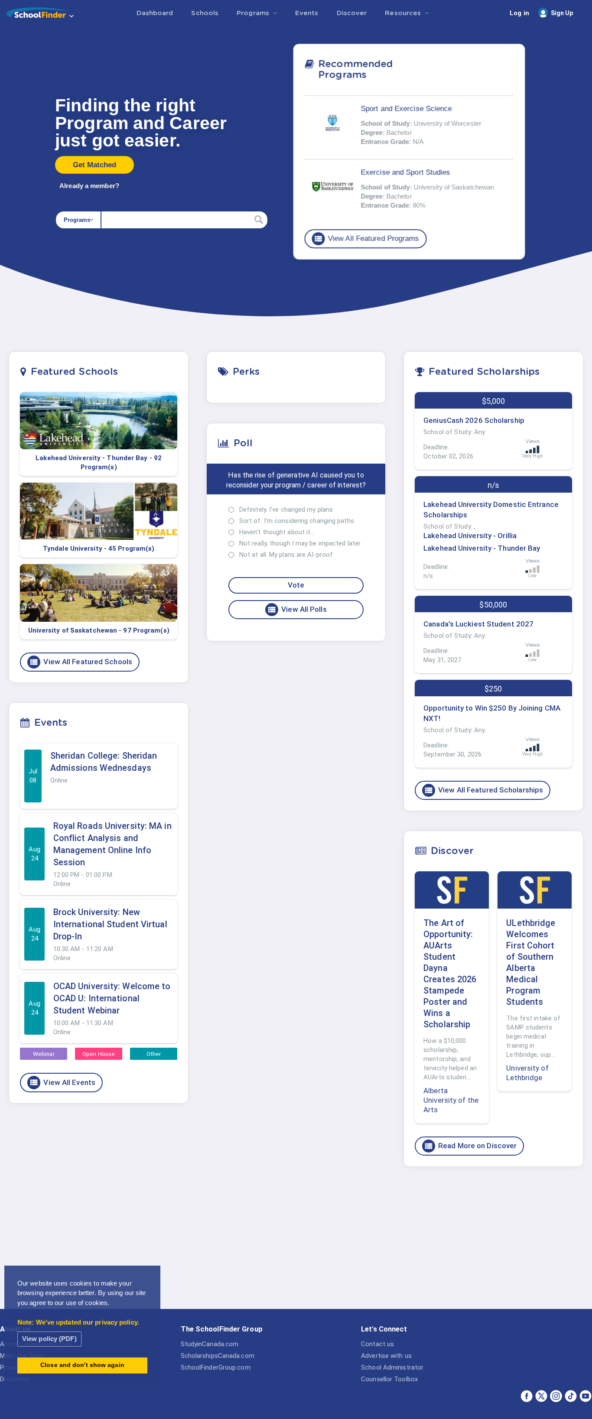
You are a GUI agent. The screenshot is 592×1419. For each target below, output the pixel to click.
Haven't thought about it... (277, 532)
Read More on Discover (470, 1146)
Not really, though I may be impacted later (300, 543)
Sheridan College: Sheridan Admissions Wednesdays (103, 761)
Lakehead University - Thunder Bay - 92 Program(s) (99, 462)
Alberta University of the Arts (450, 1100)
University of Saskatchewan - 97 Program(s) (98, 630)
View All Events (62, 1082)
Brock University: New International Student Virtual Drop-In (110, 924)
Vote (296, 585)
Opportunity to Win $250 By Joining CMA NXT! (491, 713)
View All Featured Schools (80, 662)
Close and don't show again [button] (82, 1365)
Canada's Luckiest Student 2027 (478, 624)
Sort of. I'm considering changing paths (296, 521)
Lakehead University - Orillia (470, 535)
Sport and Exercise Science (406, 108)
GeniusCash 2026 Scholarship (473, 420)
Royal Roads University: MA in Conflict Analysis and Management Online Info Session (112, 844)
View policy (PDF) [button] (49, 1338)
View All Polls (296, 609)
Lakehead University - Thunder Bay (481, 548)
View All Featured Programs (366, 238)
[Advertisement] (493, 1240)
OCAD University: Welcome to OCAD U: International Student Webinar (112, 998)
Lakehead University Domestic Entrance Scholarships (491, 509)
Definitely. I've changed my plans (286, 509)
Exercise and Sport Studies (405, 172)
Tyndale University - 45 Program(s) (98, 548)
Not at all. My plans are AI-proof (286, 555)
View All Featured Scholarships (483, 790)
